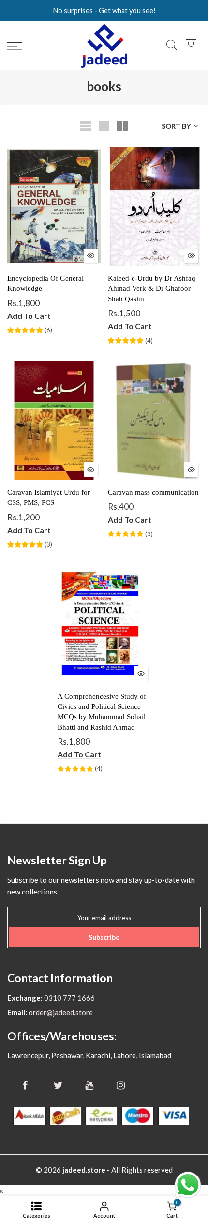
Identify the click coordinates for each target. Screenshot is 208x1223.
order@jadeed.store (60, 1012)
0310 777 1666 (69, 997)
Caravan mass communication (153, 492)
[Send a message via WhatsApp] (188, 1185)
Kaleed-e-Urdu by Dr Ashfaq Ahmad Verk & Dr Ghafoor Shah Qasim (151, 288)
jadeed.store (83, 1169)
